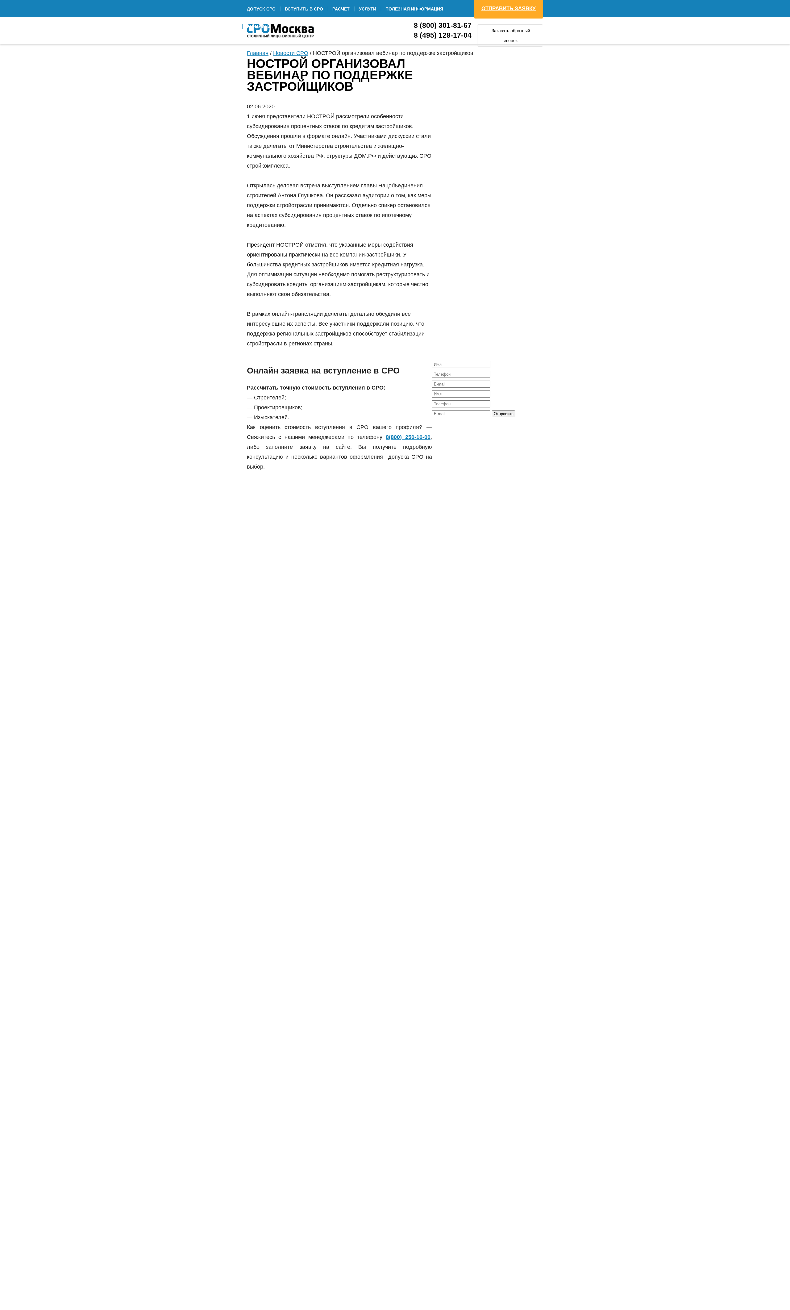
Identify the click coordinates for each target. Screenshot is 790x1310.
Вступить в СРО (304, 8)
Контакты (259, 26)
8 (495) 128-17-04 (443, 35)
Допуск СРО (261, 8)
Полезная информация (414, 8)
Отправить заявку (508, 8)
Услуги (367, 8)
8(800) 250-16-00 (408, 437)
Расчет (341, 8)
